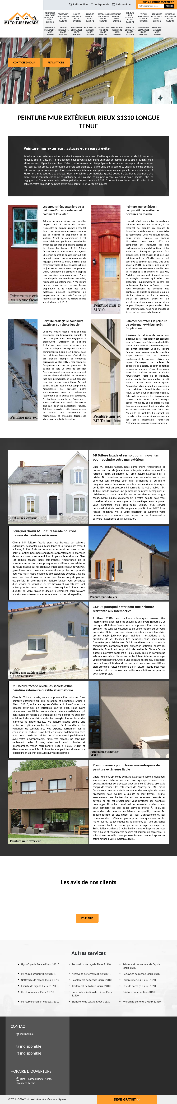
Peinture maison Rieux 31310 (37, 992)
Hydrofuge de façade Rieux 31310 (40, 964)
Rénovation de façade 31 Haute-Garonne (143, 31)
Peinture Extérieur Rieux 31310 (38, 974)
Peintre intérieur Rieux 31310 (139, 980)
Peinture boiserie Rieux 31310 (139, 992)
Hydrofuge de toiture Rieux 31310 (142, 1001)
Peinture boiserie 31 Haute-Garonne (117, 17)
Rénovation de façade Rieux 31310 (91, 964)
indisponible (80, 4)
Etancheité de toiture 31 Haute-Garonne (157, 17)
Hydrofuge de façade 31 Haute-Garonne (49, 31)
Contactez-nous (24, 62)
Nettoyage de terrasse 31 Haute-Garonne (117, 31)
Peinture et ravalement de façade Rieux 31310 (141, 966)
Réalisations (56, 62)
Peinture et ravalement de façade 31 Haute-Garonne (49, 17)
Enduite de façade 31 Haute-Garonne (156, 31)
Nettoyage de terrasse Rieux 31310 (91, 974)
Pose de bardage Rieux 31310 (139, 986)
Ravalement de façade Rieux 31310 (91, 980)
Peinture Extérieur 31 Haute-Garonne (130, 31)
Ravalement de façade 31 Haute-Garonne (76, 31)
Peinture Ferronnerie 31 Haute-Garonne (143, 17)
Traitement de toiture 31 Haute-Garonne (63, 17)
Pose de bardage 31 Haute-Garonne (77, 17)
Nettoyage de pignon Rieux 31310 (141, 974)
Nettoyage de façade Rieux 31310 (40, 980)
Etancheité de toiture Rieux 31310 (91, 1001)
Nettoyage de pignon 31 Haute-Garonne (103, 31)
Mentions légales (56, 1099)
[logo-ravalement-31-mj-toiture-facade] (21, 12)
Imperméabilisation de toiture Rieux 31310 (92, 994)
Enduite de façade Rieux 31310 (38, 986)
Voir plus (87, 918)
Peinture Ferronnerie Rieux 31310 (40, 1001)
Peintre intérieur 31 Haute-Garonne (63, 31)
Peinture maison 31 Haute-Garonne (90, 17)
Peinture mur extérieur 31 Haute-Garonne (130, 17)
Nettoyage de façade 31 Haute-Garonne (90, 31)
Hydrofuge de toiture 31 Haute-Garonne (170, 17)
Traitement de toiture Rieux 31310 (91, 986)
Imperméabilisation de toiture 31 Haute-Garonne (104, 17)
